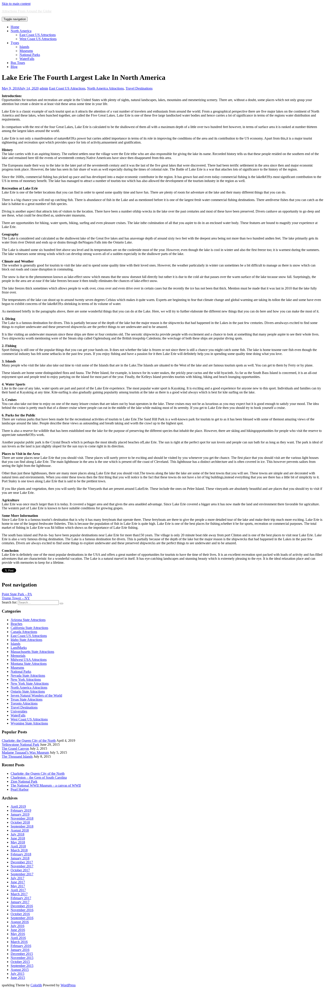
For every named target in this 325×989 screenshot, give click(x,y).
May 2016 (18, 934)
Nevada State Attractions (28, 675)
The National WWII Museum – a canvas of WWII (46, 785)
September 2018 (22, 826)
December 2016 (22, 906)
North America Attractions (105, 88)
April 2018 (18, 846)
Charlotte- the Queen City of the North (29, 740)
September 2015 (22, 966)
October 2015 (20, 962)
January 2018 (20, 858)
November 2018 (22, 818)
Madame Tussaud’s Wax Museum (25, 752)
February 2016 (21, 946)
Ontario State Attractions (28, 691)
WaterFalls (26, 59)
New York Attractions (26, 679)
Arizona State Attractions (28, 620)
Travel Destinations (139, 88)
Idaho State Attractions (26, 640)
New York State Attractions (30, 683)
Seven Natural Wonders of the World (36, 695)
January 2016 (20, 950)
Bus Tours (18, 63)
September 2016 (22, 918)
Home (15, 27)
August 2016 (20, 922)
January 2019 (20, 814)
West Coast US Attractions (38, 39)
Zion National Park (24, 781)
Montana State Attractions (29, 663)
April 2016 (18, 938)
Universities (19, 711)
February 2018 (21, 854)
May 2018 (18, 842)
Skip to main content (16, 4)
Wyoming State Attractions (29, 723)
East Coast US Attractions (37, 35)
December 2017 (22, 862)
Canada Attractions (24, 632)
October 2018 (20, 822)
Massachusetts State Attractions (32, 652)
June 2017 (18, 882)
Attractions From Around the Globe (27, 11)
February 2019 (21, 810)
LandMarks (19, 648)
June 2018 (18, 838)
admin (44, 88)
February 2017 (21, 898)
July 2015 (17, 974)
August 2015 (20, 970)
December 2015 (22, 954)
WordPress (68, 985)
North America (21, 31)
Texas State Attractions (26, 699)
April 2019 (18, 806)
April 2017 (18, 890)
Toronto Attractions (24, 703)
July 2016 (17, 926)
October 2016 (20, 914)
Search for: (9, 602)
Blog (14, 67)
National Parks (29, 55)
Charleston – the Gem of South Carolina (39, 777)
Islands (24, 47)
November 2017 (22, 866)
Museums (26, 51)
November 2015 (22, 958)
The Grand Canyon (15, 748)
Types (15, 43)
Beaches (16, 624)
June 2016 (18, 930)
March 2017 (19, 894)
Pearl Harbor (20, 789)
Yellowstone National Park (20, 744)
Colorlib (36, 985)
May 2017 (18, 886)
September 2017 (22, 874)
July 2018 (17, 834)
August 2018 (20, 830)
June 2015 (18, 977)
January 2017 (20, 902)
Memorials (18, 655)
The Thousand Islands (17, 756)
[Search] (61, 603)
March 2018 (19, 850)
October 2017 (20, 870)
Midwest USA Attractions (29, 659)
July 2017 (17, 878)
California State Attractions (29, 628)
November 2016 (22, 910)
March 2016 (19, 942)
